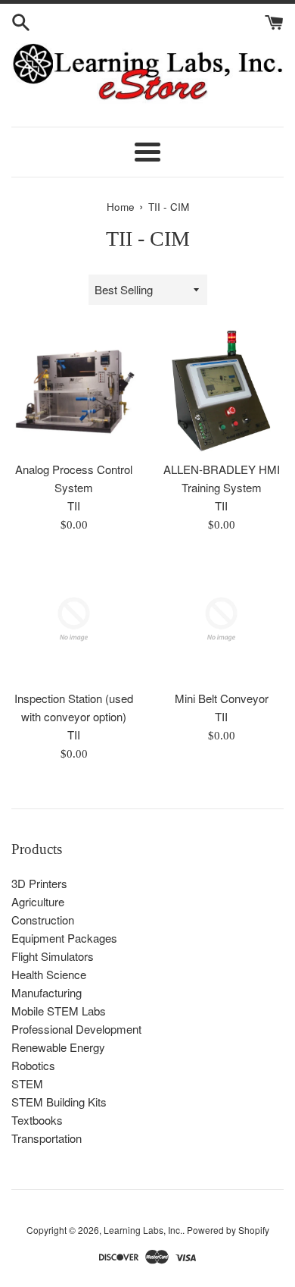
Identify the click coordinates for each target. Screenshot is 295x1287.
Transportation (46, 1138)
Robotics (33, 1065)
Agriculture (37, 901)
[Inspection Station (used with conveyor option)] (73, 619)
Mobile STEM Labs (58, 1011)
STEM (27, 1083)
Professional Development (76, 1029)
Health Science (48, 974)
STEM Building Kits (59, 1102)
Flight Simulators (52, 956)
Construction (42, 920)
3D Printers (39, 883)
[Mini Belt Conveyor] (221, 619)
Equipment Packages (64, 938)
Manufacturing (46, 992)
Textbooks (37, 1120)
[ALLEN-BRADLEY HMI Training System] (221, 390)
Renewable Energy (58, 1047)
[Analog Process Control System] (73, 390)
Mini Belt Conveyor (222, 698)
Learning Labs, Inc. (143, 1229)
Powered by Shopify (228, 1229)
